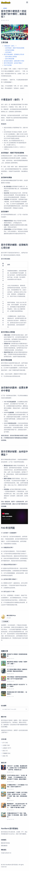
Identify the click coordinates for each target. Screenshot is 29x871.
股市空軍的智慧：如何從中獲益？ (13, 63)
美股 (3, 756)
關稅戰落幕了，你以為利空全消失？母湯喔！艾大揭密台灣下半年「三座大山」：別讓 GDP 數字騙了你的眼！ (17, 805)
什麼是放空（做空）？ (10, 46)
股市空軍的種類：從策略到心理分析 (14, 54)
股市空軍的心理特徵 (11, 56)
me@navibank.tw (6, 853)
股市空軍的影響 (9, 59)
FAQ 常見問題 (8, 65)
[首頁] (5, 2)
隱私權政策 (4, 845)
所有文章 (6, 621)
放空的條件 (8, 52)
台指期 (4, 745)
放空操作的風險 (9, 50)
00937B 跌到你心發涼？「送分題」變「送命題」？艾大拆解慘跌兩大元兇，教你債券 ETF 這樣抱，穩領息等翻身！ (17, 777)
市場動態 (5, 753)
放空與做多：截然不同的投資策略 (14, 48)
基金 (3, 750)
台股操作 (5, 8)
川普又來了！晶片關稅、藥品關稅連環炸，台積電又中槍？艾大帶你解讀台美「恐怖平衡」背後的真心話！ (17, 767)
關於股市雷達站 (5, 843)
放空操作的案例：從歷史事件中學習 (14, 61)
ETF (3, 742)
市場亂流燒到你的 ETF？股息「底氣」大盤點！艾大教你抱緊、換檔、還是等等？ (17, 815)
